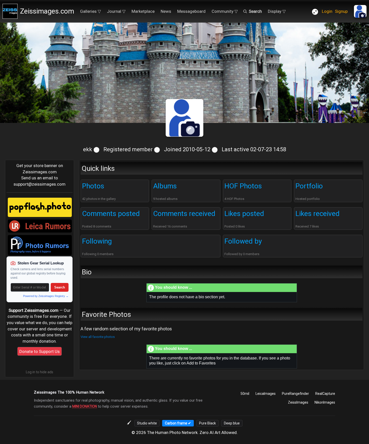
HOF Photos (243, 186)
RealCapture (325, 394)
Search (59, 287)
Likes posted (244, 213)
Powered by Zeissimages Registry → (46, 296)
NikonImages (325, 402)
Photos (93, 186)
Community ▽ (225, 11)
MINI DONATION (84, 406)
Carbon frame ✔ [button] (178, 423)
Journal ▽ (116, 11)
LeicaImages (266, 394)
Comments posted (111, 213)
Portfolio (309, 186)
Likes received (317, 213)
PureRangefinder (295, 394)
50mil (244, 394)
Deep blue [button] (232, 423)
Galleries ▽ (90, 11)
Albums (165, 186)
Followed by (243, 241)
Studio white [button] (147, 423)
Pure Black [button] (207, 423)
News (166, 11)
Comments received (184, 213)
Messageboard (191, 11)
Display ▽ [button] (277, 11)
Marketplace (143, 11)
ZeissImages (298, 402)
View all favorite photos (98, 337)
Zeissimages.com (47, 11)
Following (97, 241)
